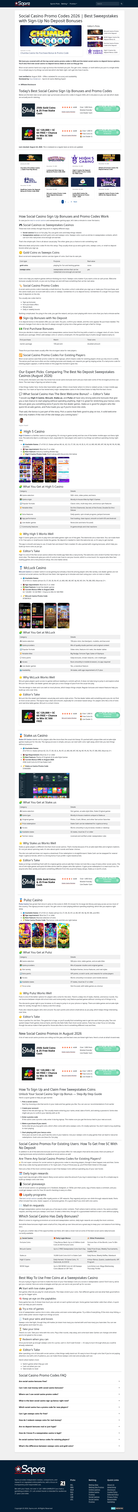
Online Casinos (94, 1490)
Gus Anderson (35, 79)
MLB (72, 1490)
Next (75, 202)
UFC (71, 1499)
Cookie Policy (112, 1492)
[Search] (121, 3)
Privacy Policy (112, 1497)
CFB (71, 1494)
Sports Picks (55, 4)
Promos (73, 4)
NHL (71, 1492)
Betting (64, 4)
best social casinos (30, 1198)
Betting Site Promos (96, 1487)
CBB (71, 1497)
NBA (71, 1487)
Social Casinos (94, 1497)
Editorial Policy (113, 1494)
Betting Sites (93, 1485)
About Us (110, 1485)
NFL (71, 1485)
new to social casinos (38, 220)
